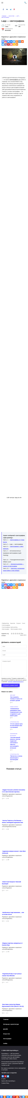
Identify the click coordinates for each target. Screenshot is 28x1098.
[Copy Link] (14, 44)
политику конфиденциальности (15, 681)
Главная (5, 1019)
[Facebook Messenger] (8, 41)
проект (19, 623)
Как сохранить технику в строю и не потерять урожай (16, 698)
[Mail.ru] (19, 41)
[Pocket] (11, 44)
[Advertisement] (14, 608)
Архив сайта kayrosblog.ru (8, 1081)
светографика (6, 625)
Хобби (5, 1043)
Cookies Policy (5, 1083)
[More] (17, 44)
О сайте (3, 1078)
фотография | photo (16, 629)
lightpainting (6, 623)
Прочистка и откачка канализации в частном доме (16, 757)
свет (24, 623)
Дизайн (5, 1029)
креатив (13, 623)
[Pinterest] (8, 44)
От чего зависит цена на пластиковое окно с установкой (16, 725)
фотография (6, 629)
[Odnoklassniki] (17, 41)
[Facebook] (3, 41)
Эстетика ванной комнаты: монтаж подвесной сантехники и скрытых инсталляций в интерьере (15, 743)
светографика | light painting (10, 627)
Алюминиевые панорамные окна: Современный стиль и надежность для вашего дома (16, 712)
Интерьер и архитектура (11, 1024)
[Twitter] (14, 41)
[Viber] (5, 44)
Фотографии (7, 1038)
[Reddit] (22, 41)
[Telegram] (3, 44)
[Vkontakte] (11, 41)
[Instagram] (5, 41)
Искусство (6, 1034)
